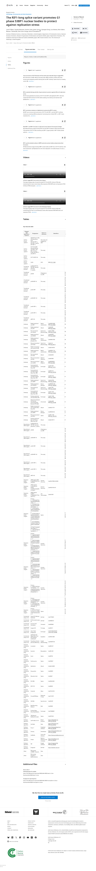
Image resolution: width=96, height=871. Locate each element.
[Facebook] (36, 838)
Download (76, 28)
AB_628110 (53, 344)
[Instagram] (24, 838)
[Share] (2, 865)
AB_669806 (53, 325)
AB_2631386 (53, 402)
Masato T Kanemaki (11, 31)
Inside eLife (30, 822)
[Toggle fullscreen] (3, 865)
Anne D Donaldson (34, 31)
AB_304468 (53, 336)
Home (21, 5)
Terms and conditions (12, 830)
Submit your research (84, 5)
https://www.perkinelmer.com (55, 731)
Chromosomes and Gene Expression (22, 14)
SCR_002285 (53, 744)
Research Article (10, 12)
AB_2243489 (53, 389)
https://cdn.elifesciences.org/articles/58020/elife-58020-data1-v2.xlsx (38, 773)
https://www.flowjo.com (53, 739)
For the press (31, 826)
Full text (20, 49)
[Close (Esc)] (0, 865)
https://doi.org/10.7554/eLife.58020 (22, 43)
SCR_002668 (53, 732)
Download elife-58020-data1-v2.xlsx (31, 775)
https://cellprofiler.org (53, 720)
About (46, 5)
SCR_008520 (53, 740)
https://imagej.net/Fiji (53, 743)
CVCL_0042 (53, 262)
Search (66, 5)
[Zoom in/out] (5, 865)
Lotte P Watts (10, 30)
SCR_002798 (53, 728)
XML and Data (31, 830)
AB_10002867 (53, 385)
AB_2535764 (53, 372)
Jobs (8, 822)
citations (74, 40)
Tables (9, 65)
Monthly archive (32, 824)
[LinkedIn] (12, 838)
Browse (26, 5)
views (74, 38)
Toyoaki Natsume (19, 30)
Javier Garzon (37, 30)
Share (75, 33)
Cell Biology (9, 14)
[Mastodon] (20, 838)
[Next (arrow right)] (2, 866)
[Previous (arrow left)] (0, 866)
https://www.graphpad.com (54, 727)
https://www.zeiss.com (53, 723)
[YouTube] (28, 838)
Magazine (32, 5)
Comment (85, 33)
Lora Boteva (54, 30)
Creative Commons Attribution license (75, 850)
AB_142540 (53, 397)
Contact (9, 828)
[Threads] (32, 838)
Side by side (50, 49)
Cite (86, 28)
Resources (30, 828)
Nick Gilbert (61, 30)
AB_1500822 (53, 377)
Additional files (11, 68)
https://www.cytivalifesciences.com (56, 735)
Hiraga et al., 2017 (43, 242)
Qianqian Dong (45, 30)
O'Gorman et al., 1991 (43, 273)
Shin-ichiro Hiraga (23, 31)
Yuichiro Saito (29, 30)
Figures (30, 50)
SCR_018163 (53, 725)
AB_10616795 (53, 416)
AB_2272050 (53, 352)
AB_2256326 (53, 381)
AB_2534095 (53, 393)
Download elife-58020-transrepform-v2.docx (33, 782)
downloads (82, 38)
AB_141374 (53, 367)
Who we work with (11, 824)
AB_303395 (53, 328)
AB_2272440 (53, 332)
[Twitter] (16, 838)
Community (40, 5)
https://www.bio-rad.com (53, 747)
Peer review (41, 49)
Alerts (73, 5)
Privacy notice (48, 801)
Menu (17, 5)
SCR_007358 (53, 721)
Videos (9, 61)
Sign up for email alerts (48, 797)
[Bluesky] (8, 838)
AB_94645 (53, 363)
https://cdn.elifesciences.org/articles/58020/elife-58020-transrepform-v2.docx (40, 780)
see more (31, 81)
